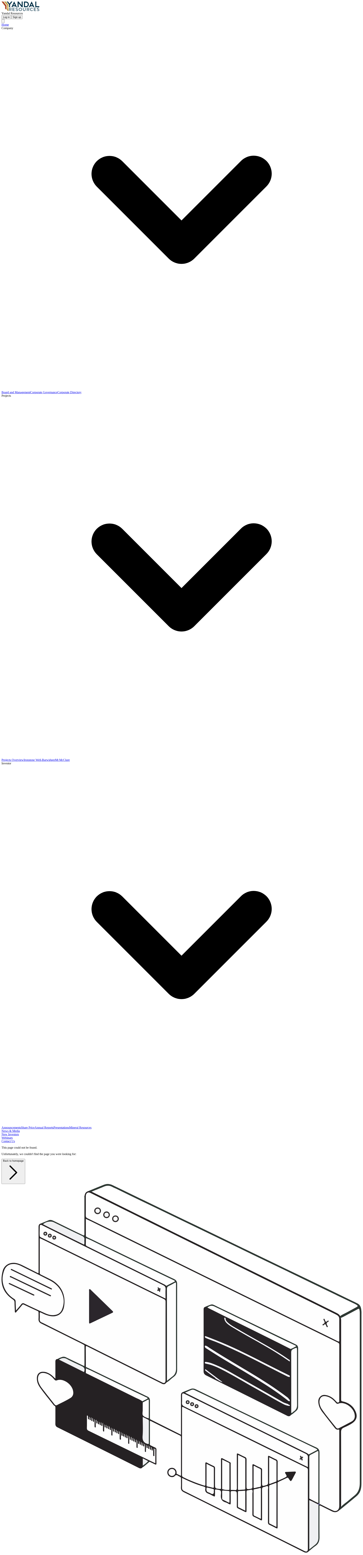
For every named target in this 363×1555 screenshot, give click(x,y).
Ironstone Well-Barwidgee (39, 760)
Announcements (11, 1127)
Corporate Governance (43, 392)
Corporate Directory (69, 392)
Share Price (28, 1127)
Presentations (61, 1127)
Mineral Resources (80, 1127)
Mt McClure (62, 760)
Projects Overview (13, 760)
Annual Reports (44, 1127)
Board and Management (16, 392)
